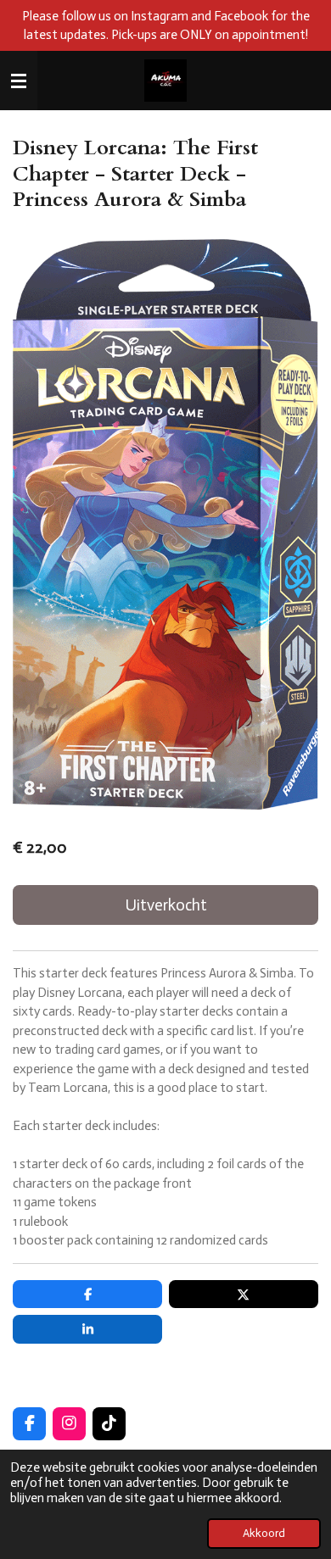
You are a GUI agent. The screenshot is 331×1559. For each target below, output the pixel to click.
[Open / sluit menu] (18, 80)
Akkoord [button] (264, 1533)
